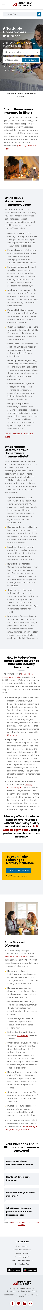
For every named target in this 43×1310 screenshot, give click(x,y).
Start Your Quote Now (18, 870)
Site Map (12, 1289)
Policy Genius (16, 1222)
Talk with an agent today (20, 828)
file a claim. (12, 735)
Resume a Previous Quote (15, 66)
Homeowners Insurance (16, 52)
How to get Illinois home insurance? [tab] (18, 1179)
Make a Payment (22, 1253)
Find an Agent (10, 70)
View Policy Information (22, 1250)
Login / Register (22, 1246)
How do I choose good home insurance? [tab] (20, 1194)
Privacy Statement (12, 1291)
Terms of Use (26, 1291)
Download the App (22, 1264)
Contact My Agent (22, 1257)
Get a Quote (30, 60)
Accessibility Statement (25, 1289)
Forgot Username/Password (22, 1260)
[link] (12, 1303)
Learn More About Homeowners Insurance (21, 95)
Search (34, 1291)
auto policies (22, 1035)
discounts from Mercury (15, 957)
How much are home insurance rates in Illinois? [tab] (19, 1163)
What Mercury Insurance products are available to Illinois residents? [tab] (19, 1211)
